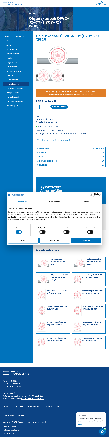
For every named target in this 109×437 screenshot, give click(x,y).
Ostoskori (57, 406)
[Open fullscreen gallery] (76, 64)
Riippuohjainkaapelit (15, 88)
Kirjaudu (48, 406)
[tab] (56, 64)
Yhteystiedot (33, 406)
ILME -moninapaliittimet (14, 41)
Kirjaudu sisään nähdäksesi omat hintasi (78, 94)
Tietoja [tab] (86, 201)
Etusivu (7, 406)
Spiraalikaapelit (13, 97)
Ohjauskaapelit (13, 84)
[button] (43, 76)
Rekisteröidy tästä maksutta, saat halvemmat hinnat (70, 91)
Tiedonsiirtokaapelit (15, 101)
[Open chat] (102, 431)
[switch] (42, 232)
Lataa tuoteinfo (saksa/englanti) (55, 140)
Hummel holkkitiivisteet (14, 36)
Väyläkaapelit (12, 106)
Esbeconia (19, 415)
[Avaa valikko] (105, 3)
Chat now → (82, 424)
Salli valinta (54, 241)
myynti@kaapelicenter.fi (32, 398)
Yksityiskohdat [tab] (54, 201)
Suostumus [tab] (22, 201)
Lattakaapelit (12, 80)
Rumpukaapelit (13, 93)
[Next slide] (63, 75)
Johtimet (10, 58)
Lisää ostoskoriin (59, 107)
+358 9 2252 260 (35, 396)
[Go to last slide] (37, 75)
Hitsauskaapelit (13, 54)
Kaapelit (7, 45)
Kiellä (23, 241)
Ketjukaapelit (12, 62)
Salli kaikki (86, 241)
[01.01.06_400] (57, 55)
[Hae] (95, 3)
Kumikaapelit (12, 67)
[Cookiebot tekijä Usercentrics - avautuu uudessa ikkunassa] (91, 194)
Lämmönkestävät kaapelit (14, 73)
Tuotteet (19, 406)
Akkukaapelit (12, 49)
